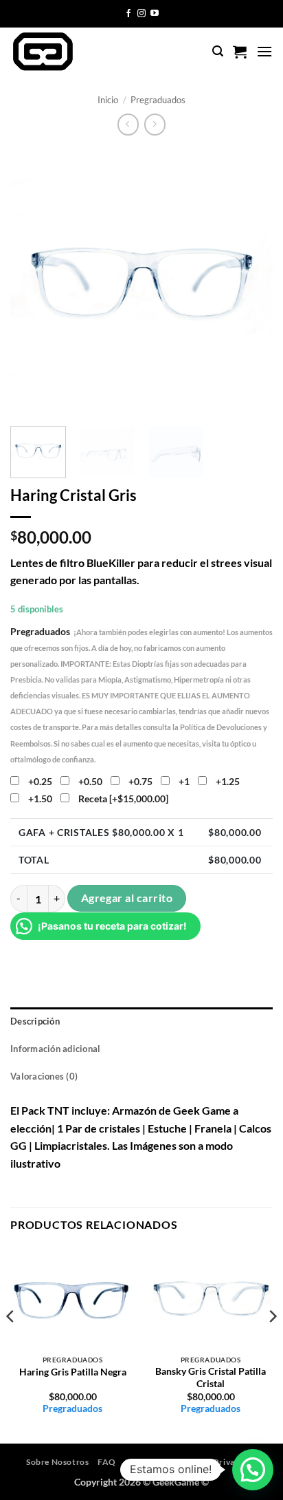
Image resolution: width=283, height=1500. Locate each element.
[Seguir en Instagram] (141, 14)
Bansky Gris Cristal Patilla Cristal (210, 1377)
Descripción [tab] (35, 1021)
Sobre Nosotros (57, 1462)
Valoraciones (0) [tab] (44, 1076)
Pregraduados (158, 99)
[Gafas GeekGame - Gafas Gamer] (67, 52)
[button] (217, 51)
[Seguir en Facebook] (128, 14)
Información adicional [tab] (55, 1048)
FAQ (107, 1462)
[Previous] (33, 281)
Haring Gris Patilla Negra (72, 1372)
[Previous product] (155, 124)
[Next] (250, 281)
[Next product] (128, 124)
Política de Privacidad (213, 1462)
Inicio (108, 99)
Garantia (142, 1462)
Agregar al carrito (126, 898)
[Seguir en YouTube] (154, 14)
